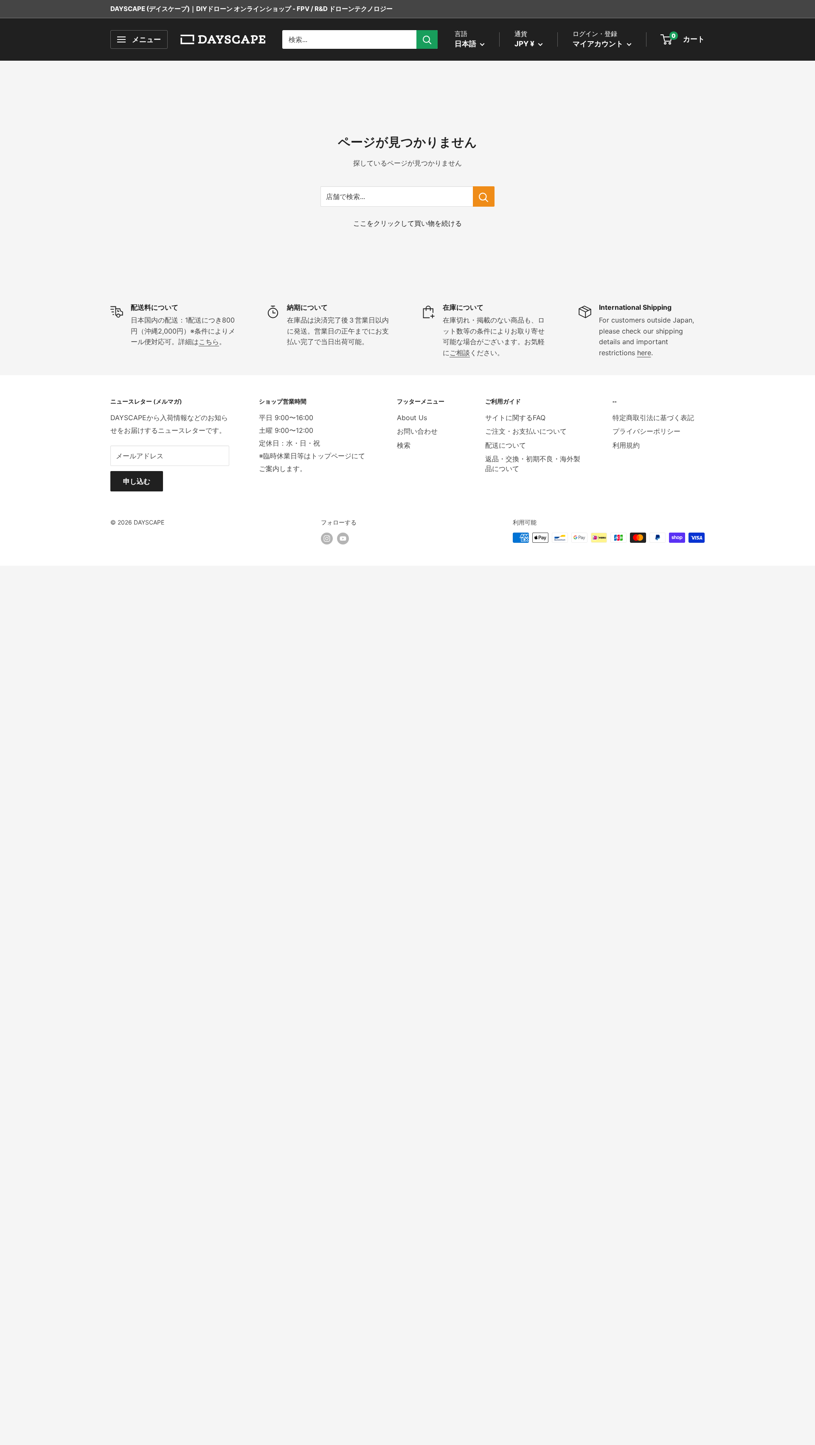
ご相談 (460, 352)
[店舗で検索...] (484, 196)
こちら (209, 341)
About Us (412, 417)
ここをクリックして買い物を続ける (407, 223)
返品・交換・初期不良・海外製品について (532, 463)
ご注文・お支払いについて (526, 431)
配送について (505, 445)
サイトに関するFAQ (515, 417)
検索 (403, 445)
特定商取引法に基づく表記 (653, 417)
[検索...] (427, 39)
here (644, 352)
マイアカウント (599, 43)
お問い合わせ (417, 431)
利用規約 (626, 445)
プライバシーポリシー (646, 431)
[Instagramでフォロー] (327, 538)
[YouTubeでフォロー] (343, 538)
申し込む (136, 481)
